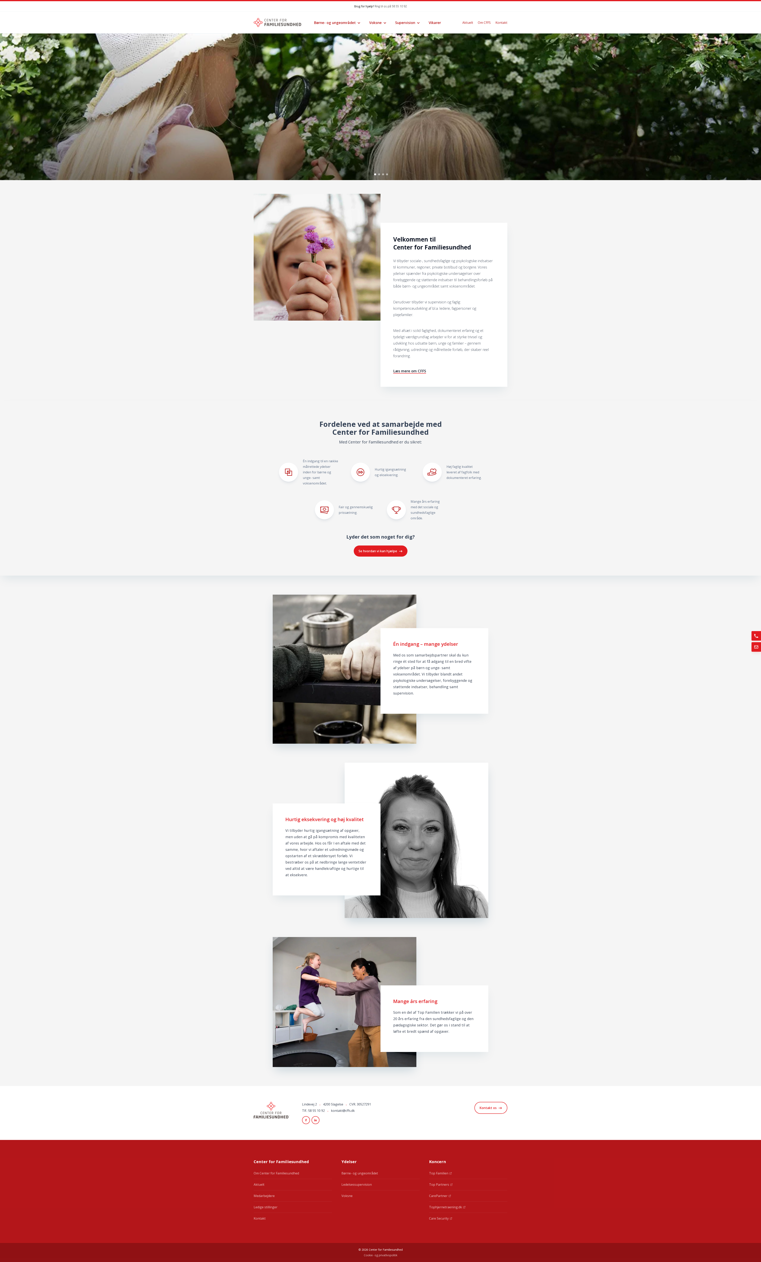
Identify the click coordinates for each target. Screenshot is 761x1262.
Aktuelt (467, 22)
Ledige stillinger (265, 1207)
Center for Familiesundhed (281, 1161)
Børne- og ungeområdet (335, 22)
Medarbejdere (264, 1196)
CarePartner (438, 1196)
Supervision (405, 22)
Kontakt (501, 22)
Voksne (375, 22)
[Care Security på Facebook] (306, 1120)
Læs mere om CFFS (409, 371)
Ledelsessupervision (356, 1184)
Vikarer (435, 22)
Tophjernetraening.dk (445, 1207)
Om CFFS (484, 22)
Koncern (437, 1161)
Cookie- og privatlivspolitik (380, 1255)
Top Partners (439, 1184)
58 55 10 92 (399, 6)
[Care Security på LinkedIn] (315, 1120)
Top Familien (438, 1173)
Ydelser (349, 1161)
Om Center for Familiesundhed (276, 1173)
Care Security (439, 1218)
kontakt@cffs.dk (343, 1110)
